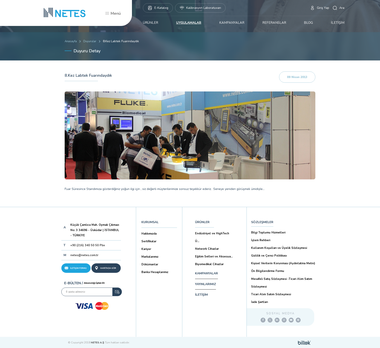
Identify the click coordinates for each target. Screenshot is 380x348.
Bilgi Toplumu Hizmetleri (268, 233)
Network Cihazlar (207, 249)
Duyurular (89, 41)
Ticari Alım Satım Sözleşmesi (271, 294)
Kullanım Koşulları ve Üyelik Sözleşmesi (279, 248)
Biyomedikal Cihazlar (209, 264)
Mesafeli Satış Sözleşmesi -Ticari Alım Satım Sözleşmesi (281, 283)
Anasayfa (71, 41)
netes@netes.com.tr (84, 255)
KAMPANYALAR (231, 22)
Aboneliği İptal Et (94, 283)
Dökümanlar (149, 264)
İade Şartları (259, 302)
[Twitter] (270, 320)
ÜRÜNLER (150, 22)
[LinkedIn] (277, 320)
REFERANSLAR (274, 22)
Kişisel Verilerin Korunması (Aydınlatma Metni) (283, 263)
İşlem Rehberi (260, 240)
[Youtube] (291, 320)
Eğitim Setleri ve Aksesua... (214, 257)
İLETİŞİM (337, 22)
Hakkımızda (149, 234)
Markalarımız (149, 257)
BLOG (308, 22)
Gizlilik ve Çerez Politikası (269, 256)
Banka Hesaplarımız (154, 272)
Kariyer (146, 249)
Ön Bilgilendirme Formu (267, 271)
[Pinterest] (298, 320)
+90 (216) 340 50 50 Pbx (87, 245)
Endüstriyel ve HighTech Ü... (212, 237)
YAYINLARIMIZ (205, 284)
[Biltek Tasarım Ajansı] (304, 342)
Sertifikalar (148, 241)
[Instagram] (284, 320)
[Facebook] (263, 320)
